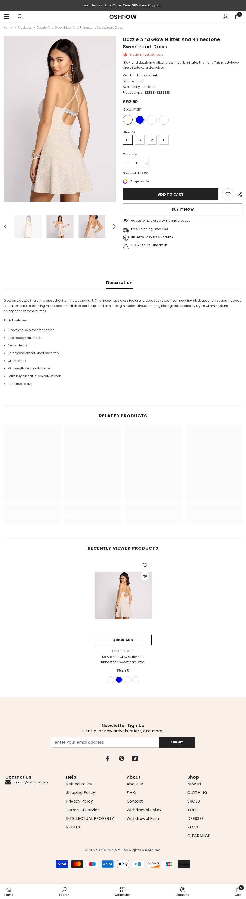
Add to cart (171, 194)
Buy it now (183, 209)
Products (24, 27)
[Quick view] (145, 576)
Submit (177, 742)
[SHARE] (238, 194)
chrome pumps (34, 311)
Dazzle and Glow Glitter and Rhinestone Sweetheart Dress (123, 659)
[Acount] (225, 16)
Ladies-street (147, 75)
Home (8, 27)
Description (119, 283)
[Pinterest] (122, 758)
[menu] (6, 16)
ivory (110, 679)
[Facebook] (108, 758)
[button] (5, 226)
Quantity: (130, 154)
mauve (135, 679)
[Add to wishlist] (145, 565)
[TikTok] (135, 758)
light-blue (119, 679)
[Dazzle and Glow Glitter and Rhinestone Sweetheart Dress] (123, 595)
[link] (228, 194)
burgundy (127, 679)
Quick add (123, 639)
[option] (60, 119)
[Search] (20, 16)
